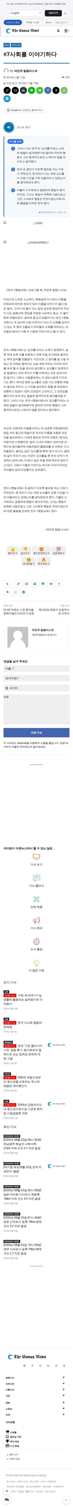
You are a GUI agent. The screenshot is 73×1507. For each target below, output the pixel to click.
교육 (6, 991)
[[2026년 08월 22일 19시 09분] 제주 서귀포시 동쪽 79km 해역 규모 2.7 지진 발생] (56, 1244)
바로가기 (53, 13)
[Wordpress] (24, 1366)
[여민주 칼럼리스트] (7, 70)
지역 (8, 1415)
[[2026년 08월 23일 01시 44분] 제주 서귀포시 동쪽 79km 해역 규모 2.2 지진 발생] (56, 1216)
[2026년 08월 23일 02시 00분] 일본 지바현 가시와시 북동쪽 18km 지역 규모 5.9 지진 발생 (22, 1194)
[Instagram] (40, 1366)
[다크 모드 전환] (59, 30)
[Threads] (64, 1366)
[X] (56, 90)
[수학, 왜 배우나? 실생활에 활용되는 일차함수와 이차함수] (56, 994)
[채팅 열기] (7, 1500)
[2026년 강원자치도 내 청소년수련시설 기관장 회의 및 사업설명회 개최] (56, 1104)
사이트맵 (10, 1422)
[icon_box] (36, 861)
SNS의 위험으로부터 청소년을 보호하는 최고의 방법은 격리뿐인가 (22, 1082)
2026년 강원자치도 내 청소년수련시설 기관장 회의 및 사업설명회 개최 (23, 1109)
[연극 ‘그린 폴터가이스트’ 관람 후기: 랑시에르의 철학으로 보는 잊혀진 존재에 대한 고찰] (56, 1045)
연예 (8, 1403)
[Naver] (39, 90)
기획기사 (10, 1390)
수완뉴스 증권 (12, 22)
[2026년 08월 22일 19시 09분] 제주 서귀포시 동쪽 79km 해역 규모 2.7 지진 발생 (23, 1249)
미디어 (7, 1074)
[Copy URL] (7, 90)
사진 (8, 1396)
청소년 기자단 (52, 22)
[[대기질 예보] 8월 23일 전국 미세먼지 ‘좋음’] (56, 1166)
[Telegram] (7, 98)
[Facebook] (47, 90)
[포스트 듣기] (9, 127)
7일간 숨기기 (61, 22)
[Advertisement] (36, 802)
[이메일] (15, 90)
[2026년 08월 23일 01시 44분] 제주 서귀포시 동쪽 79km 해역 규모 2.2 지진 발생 (23, 1222)
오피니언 (16, 44)
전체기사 (10, 1378)
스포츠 (9, 1409)
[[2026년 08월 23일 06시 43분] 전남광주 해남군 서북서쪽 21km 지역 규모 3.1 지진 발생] (56, 1138)
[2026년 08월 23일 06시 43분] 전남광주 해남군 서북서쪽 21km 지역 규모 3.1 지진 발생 (22, 1144)
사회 (6, 1101)
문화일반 (8, 1042)
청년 (7, 44)
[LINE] (31, 90)
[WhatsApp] (64, 90)
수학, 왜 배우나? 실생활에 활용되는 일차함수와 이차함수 (23, 999)
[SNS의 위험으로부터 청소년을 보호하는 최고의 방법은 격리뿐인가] (56, 1076)
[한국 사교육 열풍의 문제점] (56, 1021)
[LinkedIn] (48, 1366)
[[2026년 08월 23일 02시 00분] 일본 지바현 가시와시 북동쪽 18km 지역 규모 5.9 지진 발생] (56, 1189)
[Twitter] (56, 1366)
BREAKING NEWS (12, 1136)
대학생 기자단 (32, 22)
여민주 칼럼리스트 (26, 71)
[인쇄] (23, 90)
